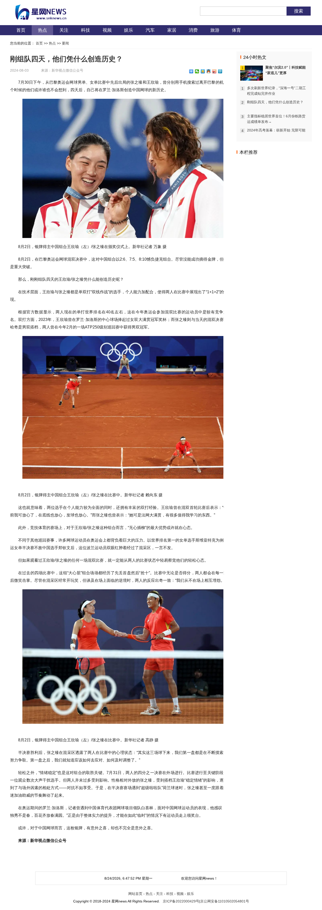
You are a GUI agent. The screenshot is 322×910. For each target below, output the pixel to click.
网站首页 (135, 894)
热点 (42, 30)
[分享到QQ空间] (203, 71)
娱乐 (128, 30)
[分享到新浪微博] (214, 71)
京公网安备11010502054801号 (224, 901)
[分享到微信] (197, 71)
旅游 (214, 30)
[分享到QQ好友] (209, 71)
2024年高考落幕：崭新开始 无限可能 (276, 130)
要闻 (65, 43)
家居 (171, 30)
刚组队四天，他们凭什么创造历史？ (275, 102)
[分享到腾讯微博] (220, 71)
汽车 (150, 30)
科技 (85, 30)
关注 (63, 30)
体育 (236, 30)
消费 (193, 30)
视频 (107, 30)
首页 (20, 30)
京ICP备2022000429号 (181, 901)
